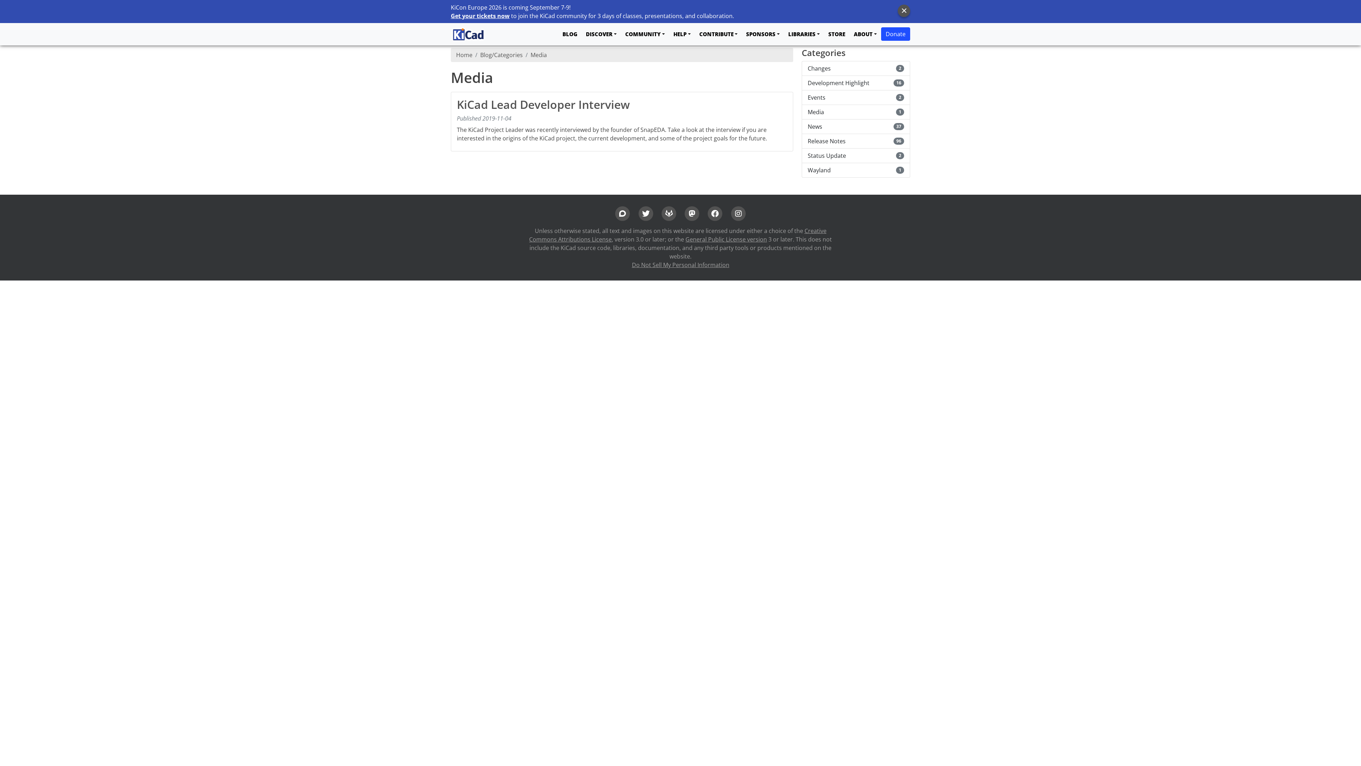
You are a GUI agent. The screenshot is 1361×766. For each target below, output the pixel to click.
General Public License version (726, 239)
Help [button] (680, 34)
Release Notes (854, 141)
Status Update (854, 156)
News (854, 127)
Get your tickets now (480, 16)
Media (539, 55)
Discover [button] (599, 34)
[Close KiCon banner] (904, 11)
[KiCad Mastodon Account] (692, 213)
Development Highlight (854, 83)
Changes (854, 68)
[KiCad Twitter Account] (645, 213)
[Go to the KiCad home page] (468, 34)
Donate (896, 34)
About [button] (863, 34)
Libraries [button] (802, 34)
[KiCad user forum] (622, 213)
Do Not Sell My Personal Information (680, 265)
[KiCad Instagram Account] (738, 213)
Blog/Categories (501, 55)
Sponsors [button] (760, 34)
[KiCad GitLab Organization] (669, 213)
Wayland (854, 170)
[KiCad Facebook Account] (715, 213)
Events (854, 97)
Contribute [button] (716, 34)
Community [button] (643, 34)
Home (464, 55)
